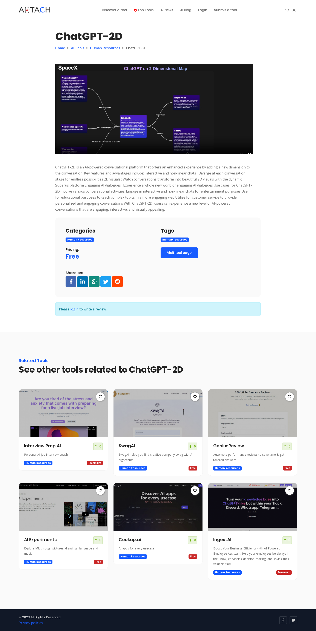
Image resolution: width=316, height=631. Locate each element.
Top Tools (145, 10)
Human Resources (105, 48)
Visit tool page (179, 252)
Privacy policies (31, 622)
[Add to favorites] (100, 396)
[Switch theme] (294, 10)
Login (202, 10)
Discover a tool (114, 10)
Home (60, 48)
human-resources (174, 239)
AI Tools (77, 48)
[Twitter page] (293, 620)
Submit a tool (225, 10)
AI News (167, 10)
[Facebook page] (283, 620)
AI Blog (185, 10)
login (74, 309)
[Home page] (35, 10)
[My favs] (287, 10)
